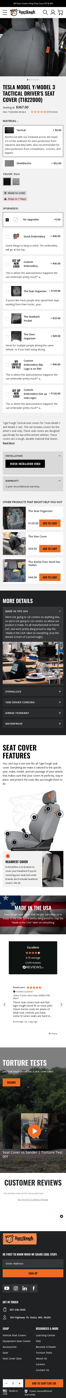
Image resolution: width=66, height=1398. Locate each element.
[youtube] (7, 1288)
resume (11, 1082)
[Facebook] (34, 1288)
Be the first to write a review (33, 1199)
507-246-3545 (18, 1309)
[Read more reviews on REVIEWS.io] (33, 968)
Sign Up (33, 1273)
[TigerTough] (23, 12)
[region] (33, 1005)
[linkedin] (25, 1288)
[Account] (53, 12)
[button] (5, 12)
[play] (34, 1131)
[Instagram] (16, 1288)
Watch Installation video (25, 464)
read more (9, 442)
